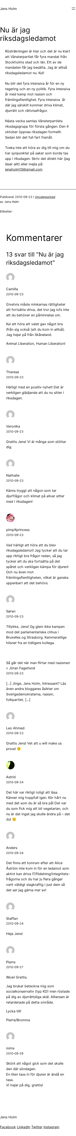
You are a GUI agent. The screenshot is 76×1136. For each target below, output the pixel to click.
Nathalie (12, 475)
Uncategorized (45, 197)
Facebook (8, 1127)
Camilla (12, 289)
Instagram (51, 1127)
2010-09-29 (14, 1053)
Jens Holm (8, 9)
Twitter (36, 1127)
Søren (10, 611)
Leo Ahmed (15, 728)
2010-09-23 (14, 294)
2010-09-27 (14, 967)
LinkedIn (23, 1127)
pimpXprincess (18, 530)
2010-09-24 (14, 782)
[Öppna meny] (73, 8)
